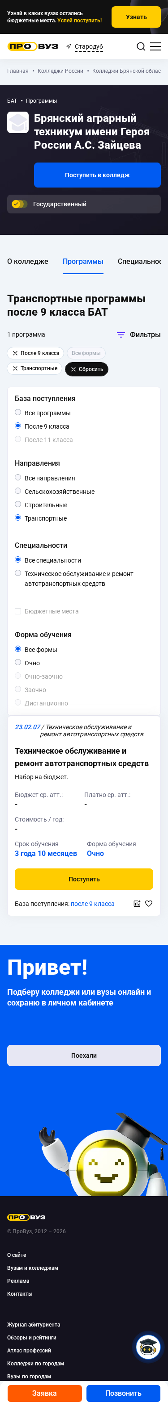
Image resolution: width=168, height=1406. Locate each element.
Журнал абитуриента (33, 1325)
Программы (83, 261)
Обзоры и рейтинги (31, 1338)
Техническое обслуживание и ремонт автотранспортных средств (87, 579)
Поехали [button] (84, 1055)
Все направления (69, 478)
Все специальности (75, 560)
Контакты (20, 1294)
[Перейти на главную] (33, 46)
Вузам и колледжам (32, 1268)
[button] (84, 879)
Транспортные (66, 518)
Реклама (18, 1281)
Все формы (51, 650)
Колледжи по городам (35, 1363)
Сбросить (91, 369)
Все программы (65, 413)
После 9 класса (57, 426)
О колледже (27, 261)
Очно (40, 663)
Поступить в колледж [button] (97, 175)
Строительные (67, 505)
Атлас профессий (29, 1351)
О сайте (16, 1255)
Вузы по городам (29, 1376)
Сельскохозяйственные (87, 491)
